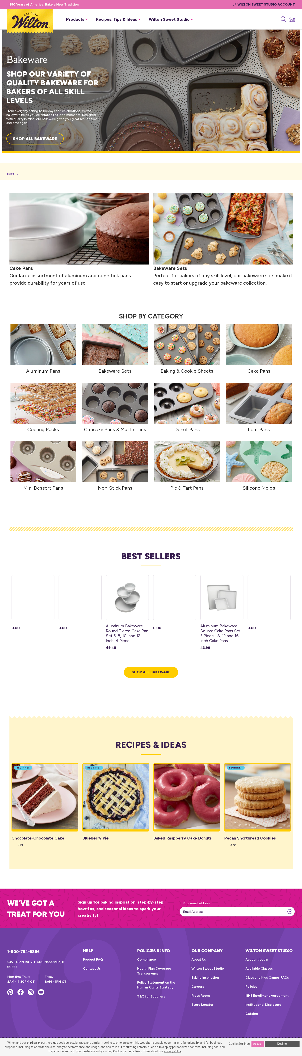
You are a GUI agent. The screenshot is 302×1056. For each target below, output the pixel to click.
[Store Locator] (292, 19)
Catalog (252, 1014)
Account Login (257, 959)
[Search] (283, 19)
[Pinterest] (10, 992)
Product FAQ (93, 959)
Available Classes (259, 968)
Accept (257, 1043)
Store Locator (202, 1005)
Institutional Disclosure (263, 1005)
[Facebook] (20, 992)
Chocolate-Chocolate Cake (38, 838)
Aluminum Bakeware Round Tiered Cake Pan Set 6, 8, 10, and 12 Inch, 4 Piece (127, 633)
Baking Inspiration (205, 977)
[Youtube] (41, 992)
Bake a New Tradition (62, 4)
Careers (197, 986)
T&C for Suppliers (151, 996)
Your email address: (197, 903)
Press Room (200, 996)
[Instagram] (31, 992)
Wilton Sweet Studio (207, 968)
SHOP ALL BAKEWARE (35, 138)
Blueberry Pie (95, 838)
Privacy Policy (172, 1051)
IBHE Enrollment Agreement (267, 996)
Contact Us (92, 968)
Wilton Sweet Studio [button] (169, 19)
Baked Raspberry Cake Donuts (182, 838)
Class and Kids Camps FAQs (267, 977)
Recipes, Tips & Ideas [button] (116, 19)
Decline (282, 1043)
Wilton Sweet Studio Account (266, 4)
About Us (198, 959)
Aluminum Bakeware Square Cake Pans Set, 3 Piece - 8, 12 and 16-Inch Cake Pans (221, 633)
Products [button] (75, 19)
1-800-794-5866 (23, 951)
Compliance (146, 959)
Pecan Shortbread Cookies (250, 838)
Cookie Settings (239, 1043)
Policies (251, 986)
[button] (79, 229)
